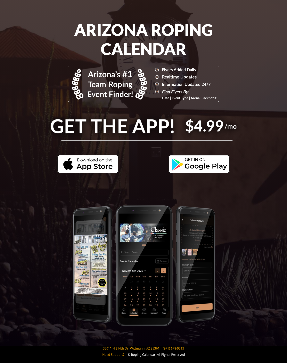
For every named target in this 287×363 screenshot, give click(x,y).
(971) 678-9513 (173, 348)
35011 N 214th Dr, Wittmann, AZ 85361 (131, 348)
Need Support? (113, 354)
